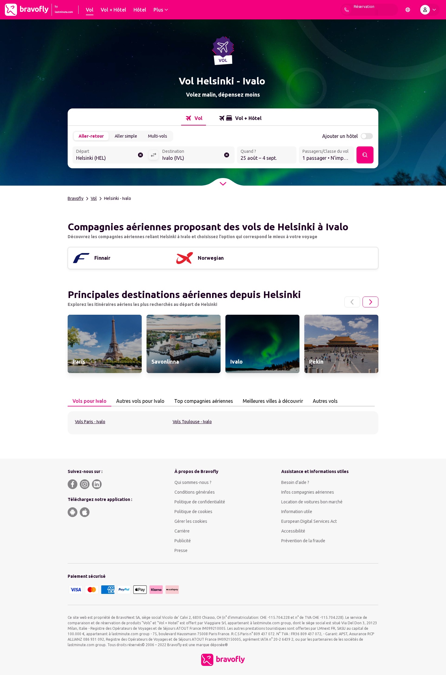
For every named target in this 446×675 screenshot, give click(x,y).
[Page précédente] (352, 301)
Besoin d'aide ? (295, 482)
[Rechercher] (364, 154)
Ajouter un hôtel (340, 136)
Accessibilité (293, 531)
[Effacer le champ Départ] (140, 155)
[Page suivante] (370, 301)
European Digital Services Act (309, 521)
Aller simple (126, 136)
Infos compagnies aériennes (307, 492)
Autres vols (325, 401)
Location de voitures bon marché (312, 501)
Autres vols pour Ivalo (140, 401)
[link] (105, 344)
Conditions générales (194, 492)
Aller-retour (91, 136)
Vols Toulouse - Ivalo (192, 421)
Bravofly (75, 198)
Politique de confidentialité (199, 501)
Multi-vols (157, 136)
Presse (181, 550)
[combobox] (110, 155)
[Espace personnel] (429, 10)
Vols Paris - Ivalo (90, 421)
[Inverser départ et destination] (153, 155)
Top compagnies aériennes (203, 401)
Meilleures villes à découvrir (273, 401)
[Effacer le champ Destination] (226, 155)
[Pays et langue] (408, 10)
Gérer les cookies (190, 521)
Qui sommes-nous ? (192, 482)
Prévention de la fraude (303, 540)
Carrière (182, 531)
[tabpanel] (223, 422)
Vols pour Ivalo (89, 401)
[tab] (193, 118)
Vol (94, 198)
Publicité (182, 540)
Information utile (296, 511)
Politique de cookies (193, 511)
